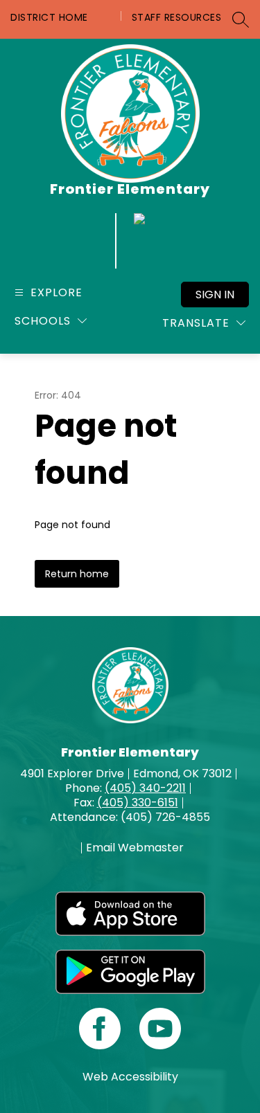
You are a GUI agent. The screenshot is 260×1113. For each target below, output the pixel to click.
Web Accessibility (130, 1077)
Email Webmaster (135, 847)
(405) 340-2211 (145, 788)
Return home (77, 574)
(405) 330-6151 (137, 803)
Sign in (215, 294)
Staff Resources (177, 17)
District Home (49, 17)
